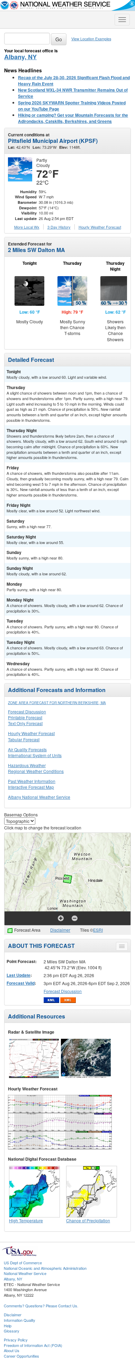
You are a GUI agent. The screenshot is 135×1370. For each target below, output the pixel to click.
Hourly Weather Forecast (31, 733)
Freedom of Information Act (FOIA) (33, 1345)
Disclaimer (60, 930)
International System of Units (35, 755)
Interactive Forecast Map (31, 787)
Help (7, 1325)
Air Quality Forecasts (27, 749)
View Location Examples (91, 38)
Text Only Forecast (25, 723)
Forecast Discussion (27, 711)
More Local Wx (26, 227)
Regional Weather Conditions (36, 771)
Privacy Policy (16, 1339)
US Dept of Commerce (23, 1262)
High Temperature (26, 1220)
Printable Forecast (25, 717)
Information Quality (19, 1320)
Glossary (11, 1331)
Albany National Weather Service (39, 797)
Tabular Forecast (23, 739)
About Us (11, 1350)
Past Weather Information (31, 781)
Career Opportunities (21, 1356)
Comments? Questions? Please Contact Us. (41, 1305)
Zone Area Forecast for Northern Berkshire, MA (57, 702)
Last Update (18, 975)
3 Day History (59, 227)
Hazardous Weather (27, 765)
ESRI (98, 930)
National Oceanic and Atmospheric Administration (45, 1268)
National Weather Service (25, 1273)
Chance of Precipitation (88, 1220)
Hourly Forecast (100, 227)
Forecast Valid (21, 983)
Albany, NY (20, 56)
